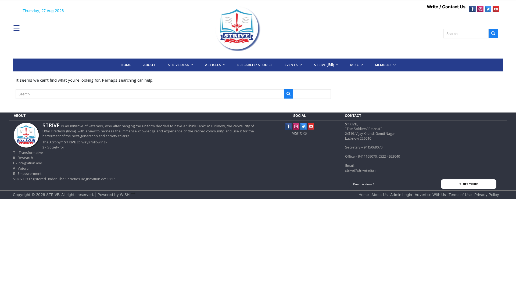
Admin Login (401, 194)
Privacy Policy (486, 194)
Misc (354, 64)
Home (126, 64)
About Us (379, 194)
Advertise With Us (430, 194)
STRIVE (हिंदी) (324, 64)
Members (383, 64)
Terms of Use (460, 194)
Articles (213, 64)
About (149, 64)
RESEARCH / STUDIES (255, 64)
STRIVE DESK (178, 64)
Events (291, 64)
